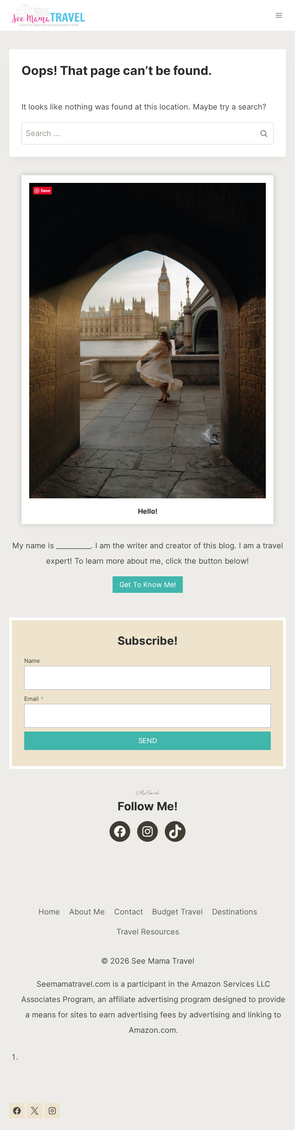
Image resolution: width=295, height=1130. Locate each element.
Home (49, 911)
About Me (87, 911)
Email (34, 698)
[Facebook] (17, 1110)
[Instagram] (52, 1110)
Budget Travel (177, 911)
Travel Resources (147, 931)
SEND (147, 741)
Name (32, 660)
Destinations (234, 911)
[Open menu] (279, 15)
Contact (128, 911)
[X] (34, 1110)
